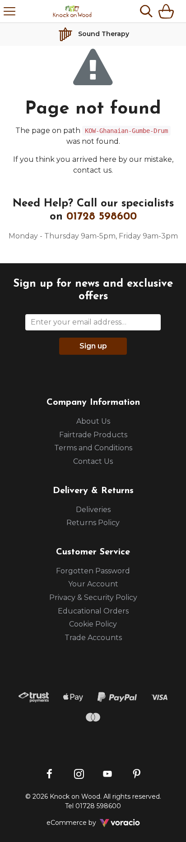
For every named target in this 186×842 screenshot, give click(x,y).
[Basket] (168, 11)
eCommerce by (83, 823)
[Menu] (9, 11)
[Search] (146, 11)
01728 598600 (101, 216)
